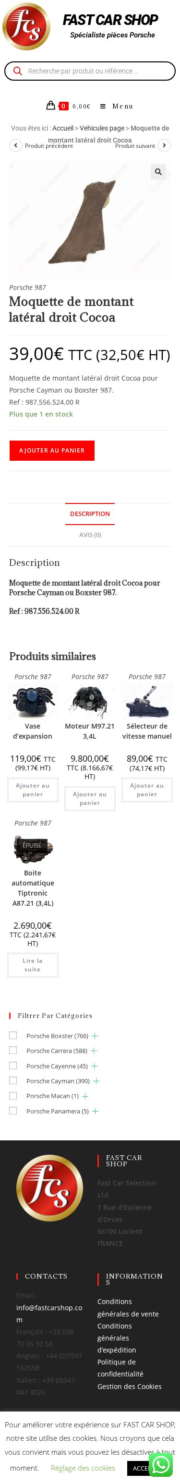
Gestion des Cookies (129, 1386)
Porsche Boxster (57, 1035)
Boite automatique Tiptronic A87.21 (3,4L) (33, 888)
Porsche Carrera (56, 1050)
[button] (158, 172)
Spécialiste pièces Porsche (112, 35)
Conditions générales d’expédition (116, 1337)
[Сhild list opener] (95, 1036)
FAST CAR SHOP (110, 20)
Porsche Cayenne (57, 1066)
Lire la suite (33, 965)
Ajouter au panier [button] (33, 789)
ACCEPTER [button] (147, 1468)
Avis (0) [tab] (90, 535)
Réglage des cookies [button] (83, 1467)
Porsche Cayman (58, 1081)
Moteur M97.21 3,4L (90, 731)
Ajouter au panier (52, 450)
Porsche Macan (52, 1095)
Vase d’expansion (32, 731)
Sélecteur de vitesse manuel (147, 731)
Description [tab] (90, 514)
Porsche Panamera (57, 1111)
